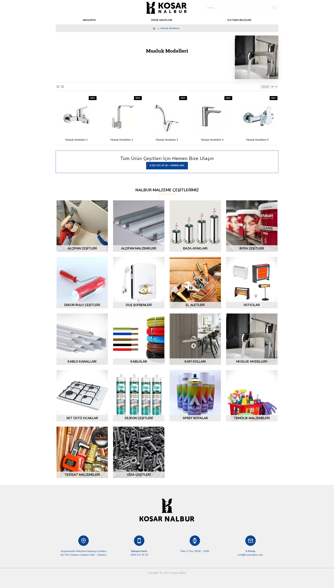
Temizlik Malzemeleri (252, 418)
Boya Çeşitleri (252, 248)
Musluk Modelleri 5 (257, 140)
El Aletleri (195, 305)
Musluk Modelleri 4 (212, 140)
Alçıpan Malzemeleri (138, 248)
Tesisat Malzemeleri (82, 475)
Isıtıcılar (252, 305)
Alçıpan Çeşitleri (82, 248)
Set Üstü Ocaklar (82, 418)
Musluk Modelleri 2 (121, 140)
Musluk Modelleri (251, 361)
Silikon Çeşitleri (139, 418)
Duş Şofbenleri (139, 305)
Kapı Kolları (195, 361)
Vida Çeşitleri (139, 475)
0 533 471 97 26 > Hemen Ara (167, 165)
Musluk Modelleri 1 (76, 140)
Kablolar (138, 361)
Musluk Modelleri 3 (167, 140)
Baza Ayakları (195, 248)
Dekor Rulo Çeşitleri (82, 305)
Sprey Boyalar (195, 418)
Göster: (265, 86)
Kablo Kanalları (82, 361)
